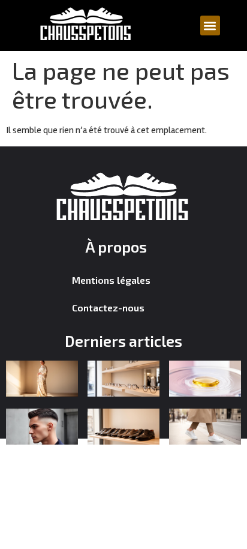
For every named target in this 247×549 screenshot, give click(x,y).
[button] (210, 25)
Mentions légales (111, 280)
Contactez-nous (108, 307)
